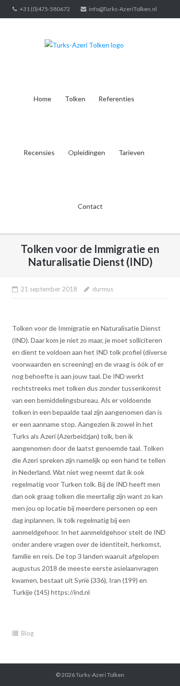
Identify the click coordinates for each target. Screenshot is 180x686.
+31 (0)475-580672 (45, 8)
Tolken (75, 99)
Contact (90, 206)
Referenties (116, 99)
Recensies (39, 152)
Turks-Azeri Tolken (100, 674)
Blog (27, 633)
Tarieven (131, 152)
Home (42, 99)
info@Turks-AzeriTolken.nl (123, 8)
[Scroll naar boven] (156, 663)
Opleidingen (86, 152)
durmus (102, 289)
